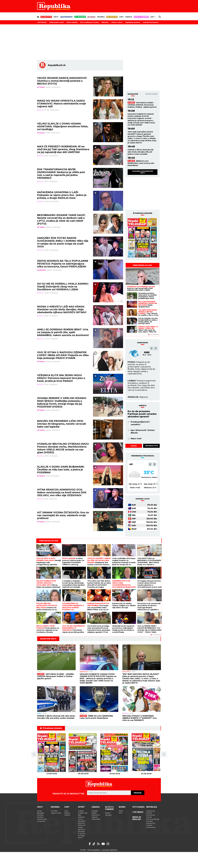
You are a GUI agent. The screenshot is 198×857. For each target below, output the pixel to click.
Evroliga (81, 836)
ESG (120, 813)
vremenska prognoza (142, 456)
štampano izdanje (142, 213)
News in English (136, 818)
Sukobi (67, 815)
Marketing (150, 823)
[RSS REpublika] (104, 844)
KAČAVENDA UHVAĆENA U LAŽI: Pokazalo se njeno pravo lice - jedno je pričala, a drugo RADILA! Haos (62, 195)
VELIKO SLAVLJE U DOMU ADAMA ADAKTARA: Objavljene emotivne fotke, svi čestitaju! (62, 126)
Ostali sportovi (81, 828)
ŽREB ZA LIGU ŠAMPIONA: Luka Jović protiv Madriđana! (141, 163)
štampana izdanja (52, 728)
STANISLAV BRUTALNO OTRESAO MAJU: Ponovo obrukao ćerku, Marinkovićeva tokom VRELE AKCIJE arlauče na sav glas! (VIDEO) (63, 448)
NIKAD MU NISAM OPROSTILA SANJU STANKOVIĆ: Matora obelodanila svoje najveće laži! (61, 103)
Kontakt (149, 821)
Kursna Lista (143, 499)
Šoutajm (81, 831)
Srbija (39, 811)
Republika (151, 807)
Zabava (128, 17)
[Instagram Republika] (108, 844)
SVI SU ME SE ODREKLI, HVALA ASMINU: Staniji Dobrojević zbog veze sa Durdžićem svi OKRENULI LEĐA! (63, 286)
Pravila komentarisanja (152, 818)
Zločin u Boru (116, 22)
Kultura (94, 817)
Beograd (134, 464)
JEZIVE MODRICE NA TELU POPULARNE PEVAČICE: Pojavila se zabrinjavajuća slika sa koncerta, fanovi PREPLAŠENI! (62, 263)
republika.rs (96, 850)
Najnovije (133, 94)
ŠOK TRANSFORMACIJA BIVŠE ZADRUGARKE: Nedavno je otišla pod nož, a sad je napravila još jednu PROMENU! (61, 173)
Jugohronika (56, 813)
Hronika (101, 17)
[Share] (95, 78)
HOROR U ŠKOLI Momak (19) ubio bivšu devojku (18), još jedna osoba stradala (140, 152)
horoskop (142, 343)
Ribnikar (105, 22)
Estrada (41, 87)
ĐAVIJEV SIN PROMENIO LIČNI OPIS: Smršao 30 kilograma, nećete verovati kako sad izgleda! (61, 424)
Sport (81, 807)
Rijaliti (94, 813)
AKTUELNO (42, 22)
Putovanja (138, 807)
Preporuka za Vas (142, 265)
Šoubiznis (41, 270)
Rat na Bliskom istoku (89, 22)
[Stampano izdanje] (142, 238)
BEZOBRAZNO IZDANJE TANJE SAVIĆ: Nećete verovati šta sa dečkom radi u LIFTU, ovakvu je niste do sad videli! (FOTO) (61, 219)
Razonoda (96, 819)
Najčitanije (151, 94)
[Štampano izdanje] (51, 752)
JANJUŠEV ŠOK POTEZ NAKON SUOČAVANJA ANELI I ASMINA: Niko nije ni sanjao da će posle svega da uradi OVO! (62, 242)
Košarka (81, 817)
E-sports (81, 834)
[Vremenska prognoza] (134, 474)
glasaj (134, 446)
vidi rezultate (151, 446)
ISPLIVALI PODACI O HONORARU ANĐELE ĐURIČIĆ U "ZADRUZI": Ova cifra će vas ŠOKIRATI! (139, 718)
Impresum (150, 811)
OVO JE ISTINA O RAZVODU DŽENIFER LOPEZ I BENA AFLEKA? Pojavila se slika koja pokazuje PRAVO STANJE (63, 355)
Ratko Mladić (72, 22)
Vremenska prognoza (42, 820)
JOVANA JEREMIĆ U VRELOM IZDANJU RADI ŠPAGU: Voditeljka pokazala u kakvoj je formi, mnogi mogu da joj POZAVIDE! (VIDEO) (61, 402)
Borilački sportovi (81, 822)
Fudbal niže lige (83, 814)
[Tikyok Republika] (94, 844)
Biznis (122, 807)
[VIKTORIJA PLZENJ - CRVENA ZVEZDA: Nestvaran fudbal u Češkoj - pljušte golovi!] (56, 657)
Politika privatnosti (150, 826)
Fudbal (81, 811)
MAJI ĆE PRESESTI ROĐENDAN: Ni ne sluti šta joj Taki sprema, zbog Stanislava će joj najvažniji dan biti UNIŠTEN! (63, 149)
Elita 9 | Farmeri (109, 808)
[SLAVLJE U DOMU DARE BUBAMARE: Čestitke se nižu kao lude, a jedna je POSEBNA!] (108, 475)
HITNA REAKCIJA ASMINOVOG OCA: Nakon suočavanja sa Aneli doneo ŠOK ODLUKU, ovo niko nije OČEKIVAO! (61, 492)
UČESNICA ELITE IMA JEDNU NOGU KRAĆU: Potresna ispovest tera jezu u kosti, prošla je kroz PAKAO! (61, 378)
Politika (126, 672)
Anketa (142, 405)
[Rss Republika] (98, 844)
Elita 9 (40, 110)
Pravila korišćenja (150, 814)
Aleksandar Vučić (56, 22)
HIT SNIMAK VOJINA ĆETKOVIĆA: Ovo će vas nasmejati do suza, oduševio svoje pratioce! (63, 515)
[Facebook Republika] (90, 844)
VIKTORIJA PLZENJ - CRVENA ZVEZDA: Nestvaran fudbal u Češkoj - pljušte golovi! (142, 105)
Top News (137, 812)
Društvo (84, 672)
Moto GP (81, 825)
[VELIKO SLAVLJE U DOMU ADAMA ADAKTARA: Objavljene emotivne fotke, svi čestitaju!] (108, 132)
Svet (121, 17)
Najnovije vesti (48, 639)
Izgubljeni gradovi (132, 22)
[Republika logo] (53, 6)
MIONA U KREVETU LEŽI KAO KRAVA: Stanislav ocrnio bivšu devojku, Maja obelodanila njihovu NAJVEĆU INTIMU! (61, 309)
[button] (151, 348)
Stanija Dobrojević (150, 22)
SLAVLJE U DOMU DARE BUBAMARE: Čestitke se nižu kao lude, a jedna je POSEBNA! (60, 469)
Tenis (80, 819)
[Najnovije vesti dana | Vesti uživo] (80, 17)
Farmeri (108, 815)
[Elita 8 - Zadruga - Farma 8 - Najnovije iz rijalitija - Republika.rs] (141, 17)
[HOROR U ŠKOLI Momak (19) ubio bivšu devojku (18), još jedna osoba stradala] (56, 699)
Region (67, 813)
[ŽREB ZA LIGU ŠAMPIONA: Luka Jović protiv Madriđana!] (99, 699)
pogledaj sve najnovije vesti (142, 172)
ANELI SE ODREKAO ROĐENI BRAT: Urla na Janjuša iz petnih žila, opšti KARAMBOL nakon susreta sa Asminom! (63, 332)
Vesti (56, 17)
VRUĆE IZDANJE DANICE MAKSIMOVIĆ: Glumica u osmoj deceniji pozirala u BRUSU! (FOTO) (62, 81)
